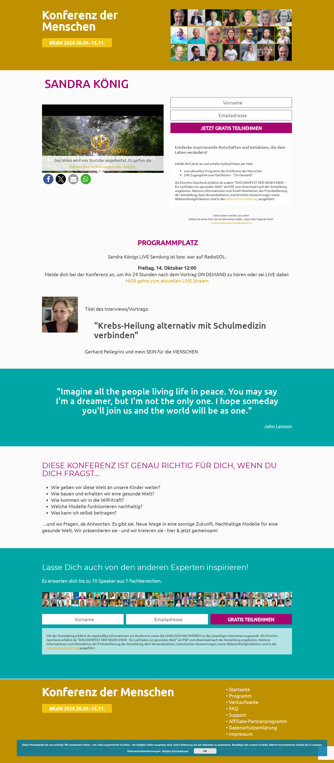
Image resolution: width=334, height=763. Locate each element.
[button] (48, 179)
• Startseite (238, 689)
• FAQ (232, 708)
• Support (236, 715)
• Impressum (239, 734)
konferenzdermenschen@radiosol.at (232, 223)
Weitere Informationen (175, 751)
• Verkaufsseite (242, 702)
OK (205, 751)
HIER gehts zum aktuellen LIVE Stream (167, 280)
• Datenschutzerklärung (251, 727)
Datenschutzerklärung (242, 199)
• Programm (239, 695)
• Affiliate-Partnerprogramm (256, 721)
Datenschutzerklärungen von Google (102, 166)
